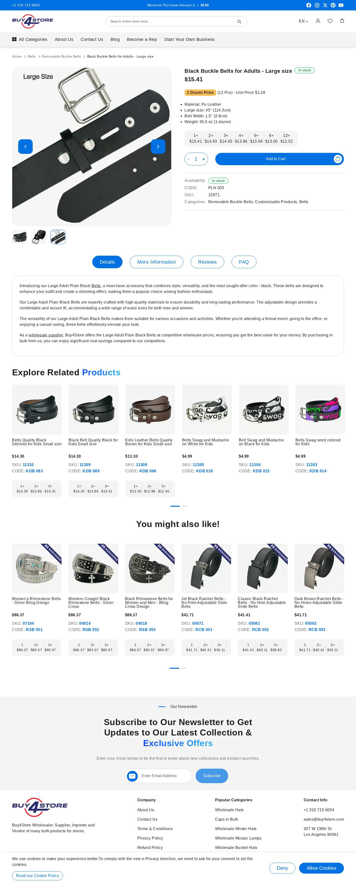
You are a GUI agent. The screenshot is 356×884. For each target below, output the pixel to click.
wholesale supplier (46, 335)
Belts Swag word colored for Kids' (318, 442)
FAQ (244, 262)
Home (17, 56)
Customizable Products (276, 202)
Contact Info (315, 800)
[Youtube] (341, 7)
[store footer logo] (40, 816)
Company (146, 800)
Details (107, 262)
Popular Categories (234, 800)
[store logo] (32, 21)
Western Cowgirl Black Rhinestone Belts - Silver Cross (91, 603)
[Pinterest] (333, 7)
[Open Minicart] (342, 20)
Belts (32, 56)
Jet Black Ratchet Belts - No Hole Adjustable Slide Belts (204, 603)
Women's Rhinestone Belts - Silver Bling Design (36, 601)
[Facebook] (309, 7)
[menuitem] (29, 39)
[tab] (107, 262)
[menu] (178, 39)
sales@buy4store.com (324, 819)
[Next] (343, 412)
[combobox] (176, 21)
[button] (303, 21)
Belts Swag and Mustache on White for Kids (205, 442)
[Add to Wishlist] (330, 20)
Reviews (207, 262)
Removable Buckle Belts (62, 56)
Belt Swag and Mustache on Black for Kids (261, 442)
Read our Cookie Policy (37, 876)
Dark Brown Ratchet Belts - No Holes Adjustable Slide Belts (319, 603)
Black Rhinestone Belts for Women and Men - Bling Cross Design (149, 603)
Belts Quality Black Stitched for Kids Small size (37, 442)
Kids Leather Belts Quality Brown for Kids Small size (148, 442)
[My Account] (318, 20)
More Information (156, 262)
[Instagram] (317, 7)
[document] (178, 868)
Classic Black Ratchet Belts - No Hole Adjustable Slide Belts (262, 603)
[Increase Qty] (204, 159)
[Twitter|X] (325, 7)
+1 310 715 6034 (26, 5)
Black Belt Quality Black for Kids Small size (93, 442)
